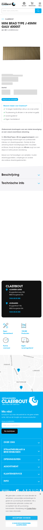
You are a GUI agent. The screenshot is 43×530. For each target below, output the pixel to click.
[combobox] (21, 10)
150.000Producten (25, 332)
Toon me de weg (14, 298)
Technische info (13, 183)
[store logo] (8, 4)
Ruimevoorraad (6, 347)
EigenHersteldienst (8, 332)
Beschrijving (10, 175)
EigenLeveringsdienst (27, 347)
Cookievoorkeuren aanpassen (21, 524)
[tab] (21, 175)
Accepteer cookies (22, 518)
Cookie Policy (31, 508)
